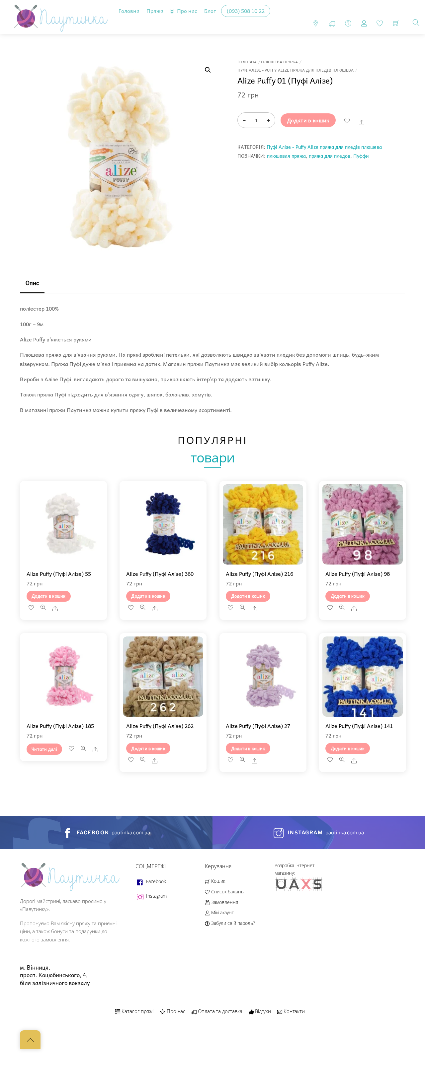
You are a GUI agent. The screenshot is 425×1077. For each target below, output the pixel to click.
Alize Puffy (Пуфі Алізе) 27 (258, 725)
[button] (208, 70)
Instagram (156, 896)
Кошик (217, 881)
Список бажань (226, 891)
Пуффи (361, 156)
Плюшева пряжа (279, 62)
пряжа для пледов (329, 156)
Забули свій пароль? (232, 923)
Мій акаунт (221, 912)
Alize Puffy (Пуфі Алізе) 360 (160, 573)
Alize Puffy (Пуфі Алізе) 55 (59, 573)
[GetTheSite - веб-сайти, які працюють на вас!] (299, 890)
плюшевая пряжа (286, 156)
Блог (210, 10)
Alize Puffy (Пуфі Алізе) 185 (60, 725)
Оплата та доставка (219, 1011)
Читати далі (44, 749)
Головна (129, 10)
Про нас (186, 10)
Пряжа (154, 10)
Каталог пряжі (136, 1011)
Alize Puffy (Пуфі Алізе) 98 (357, 573)
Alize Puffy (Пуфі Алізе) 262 (160, 725)
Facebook (155, 881)
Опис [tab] (32, 282)
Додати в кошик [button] (49, 595)
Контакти (293, 1011)
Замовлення (224, 902)
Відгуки (262, 1011)
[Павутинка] (59, 15)
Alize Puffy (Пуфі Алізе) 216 (259, 573)
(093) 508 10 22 (246, 10)
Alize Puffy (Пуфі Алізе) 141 (359, 725)
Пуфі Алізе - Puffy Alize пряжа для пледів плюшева (295, 70)
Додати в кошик (308, 120)
